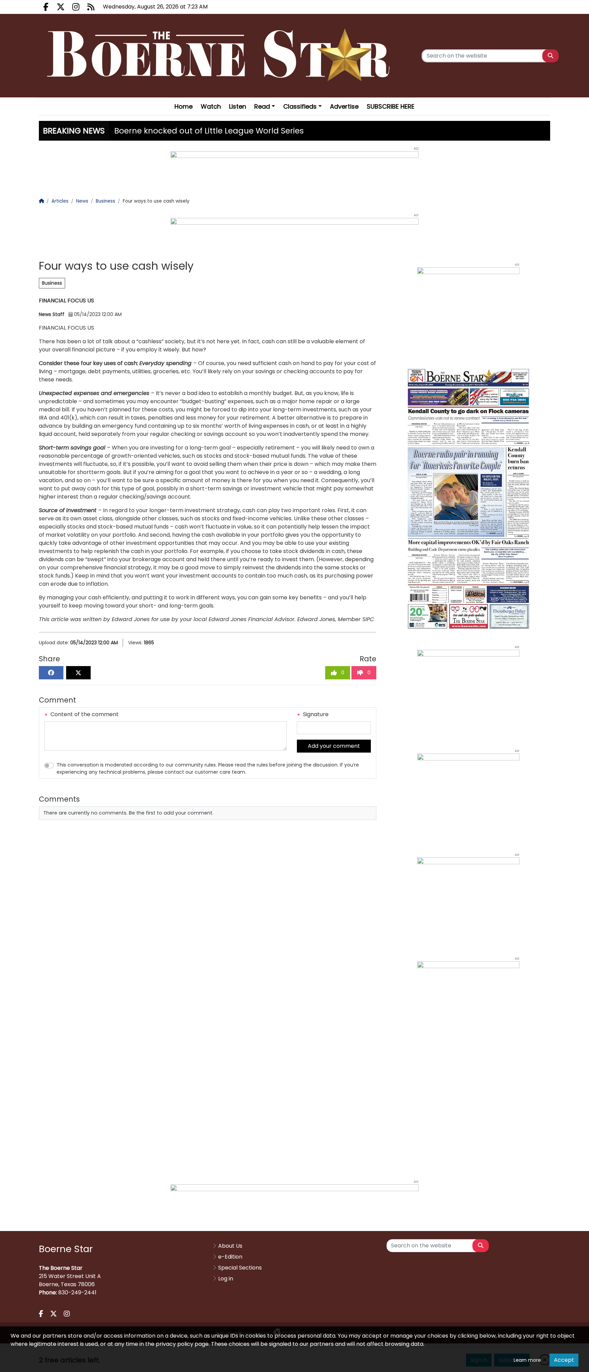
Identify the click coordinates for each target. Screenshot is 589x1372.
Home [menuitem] (184, 106)
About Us (230, 1246)
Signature (315, 714)
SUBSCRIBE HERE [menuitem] (390, 106)
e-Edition (230, 1257)
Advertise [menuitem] (344, 106)
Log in (225, 1278)
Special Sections (240, 1268)
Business (52, 283)
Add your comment (334, 746)
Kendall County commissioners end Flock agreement (218, 130)
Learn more (527, 1360)
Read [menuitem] (262, 106)
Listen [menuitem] (237, 106)
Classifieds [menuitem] (300, 106)
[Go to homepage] (220, 56)
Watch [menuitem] (211, 106)
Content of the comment (84, 714)
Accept (564, 1360)
